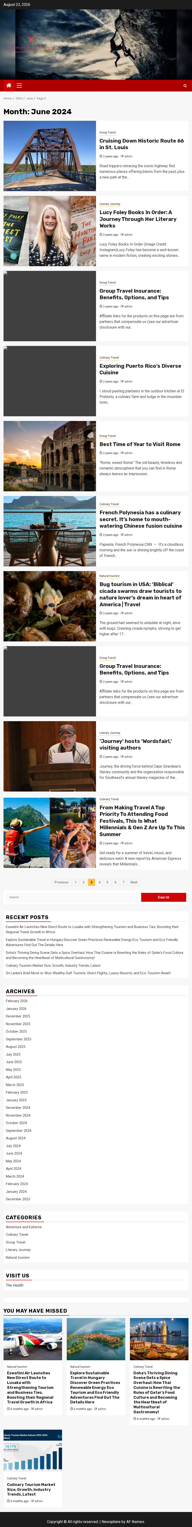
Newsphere (111, 1521)
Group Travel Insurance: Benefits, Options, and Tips (134, 294)
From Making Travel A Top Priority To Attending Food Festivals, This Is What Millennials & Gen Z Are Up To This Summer (142, 820)
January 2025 (16, 1100)
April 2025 (13, 1077)
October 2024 (16, 1123)
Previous (62, 882)
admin (128, 156)
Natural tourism (110, 576)
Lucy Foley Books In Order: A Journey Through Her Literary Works (138, 219)
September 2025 (18, 1039)
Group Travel (108, 132)
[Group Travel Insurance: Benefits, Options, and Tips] (50, 306)
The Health (14, 1285)
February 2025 (17, 1092)
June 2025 (14, 1062)
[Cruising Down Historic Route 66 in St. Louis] (50, 156)
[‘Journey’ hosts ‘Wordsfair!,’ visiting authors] (50, 756)
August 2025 (15, 1047)
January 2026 (16, 1009)
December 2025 (18, 1016)
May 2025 (13, 1070)
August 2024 (15, 1138)
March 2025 (15, 1085)
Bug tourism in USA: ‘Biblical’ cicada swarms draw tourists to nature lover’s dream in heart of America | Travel (141, 594)
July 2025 (13, 1054)
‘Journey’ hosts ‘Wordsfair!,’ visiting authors (136, 744)
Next (133, 882)
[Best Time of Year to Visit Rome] (50, 456)
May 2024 (13, 1161)
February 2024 (17, 1184)
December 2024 (18, 1108)
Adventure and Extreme (24, 1227)
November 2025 (18, 1024)
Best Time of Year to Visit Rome (140, 444)
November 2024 (18, 1115)
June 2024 (14, 1153)
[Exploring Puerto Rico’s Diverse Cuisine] (50, 381)
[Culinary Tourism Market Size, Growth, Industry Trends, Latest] (33, 1451)
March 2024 (15, 1176)
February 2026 (17, 1001)
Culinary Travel (109, 357)
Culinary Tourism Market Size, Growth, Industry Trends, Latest (53, 965)
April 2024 (13, 1169)
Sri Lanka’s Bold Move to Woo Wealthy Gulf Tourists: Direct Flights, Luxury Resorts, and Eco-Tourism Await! (88, 973)
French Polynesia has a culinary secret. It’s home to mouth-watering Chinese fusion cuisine (141, 519)
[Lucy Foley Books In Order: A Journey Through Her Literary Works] (50, 231)
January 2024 (16, 1192)
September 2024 (18, 1131)
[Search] (185, 85)
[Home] (8, 86)
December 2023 (18, 1199)
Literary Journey (110, 204)
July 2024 (13, 1146)
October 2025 (16, 1031)
